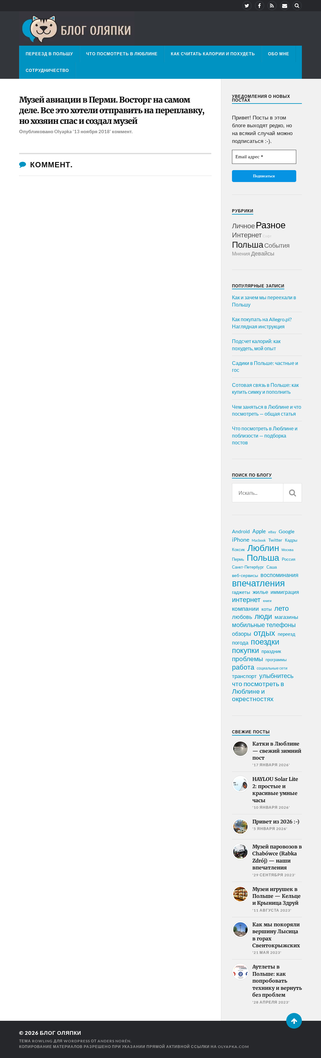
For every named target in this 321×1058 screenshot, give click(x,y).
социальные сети (272, 668)
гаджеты (241, 592)
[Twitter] (247, 5)
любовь (242, 616)
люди (263, 616)
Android (241, 531)
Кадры (291, 540)
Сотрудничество (47, 70)
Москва (287, 550)
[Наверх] (294, 1021)
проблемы (247, 658)
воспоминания (279, 574)
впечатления (258, 583)
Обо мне (278, 53)
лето (281, 608)
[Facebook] (259, 5)
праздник (271, 651)
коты (266, 609)
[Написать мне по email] (284, 5)
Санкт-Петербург (248, 566)
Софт (267, 236)
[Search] (297, 5)
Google (286, 531)
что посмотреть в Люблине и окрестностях (258, 691)
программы (276, 659)
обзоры (241, 633)
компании (245, 608)
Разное (271, 224)
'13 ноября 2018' (92, 131)
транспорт (244, 676)
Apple (259, 531)
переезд (286, 634)
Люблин (263, 548)
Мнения (241, 253)
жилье (260, 592)
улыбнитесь (276, 675)
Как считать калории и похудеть (213, 53)
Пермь (238, 559)
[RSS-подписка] (272, 5)
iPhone (240, 539)
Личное (243, 225)
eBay (272, 532)
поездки (265, 641)
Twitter (275, 540)
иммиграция (285, 592)
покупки (245, 650)
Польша (247, 244)
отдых (264, 632)
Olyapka (63, 131)
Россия (288, 559)
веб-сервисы (245, 575)
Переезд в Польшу (49, 53)
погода (240, 642)
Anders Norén (113, 1041)
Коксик (238, 549)
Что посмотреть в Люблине (122, 53)
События (277, 245)
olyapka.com (233, 1046)
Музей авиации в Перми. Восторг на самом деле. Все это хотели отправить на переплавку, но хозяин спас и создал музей (111, 110)
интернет (246, 599)
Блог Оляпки (60, 1033)
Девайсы (262, 253)
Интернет (247, 234)
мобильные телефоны (264, 624)
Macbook (259, 540)
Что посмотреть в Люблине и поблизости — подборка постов (264, 435)
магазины (286, 617)
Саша (271, 567)
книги (267, 601)
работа (243, 667)
